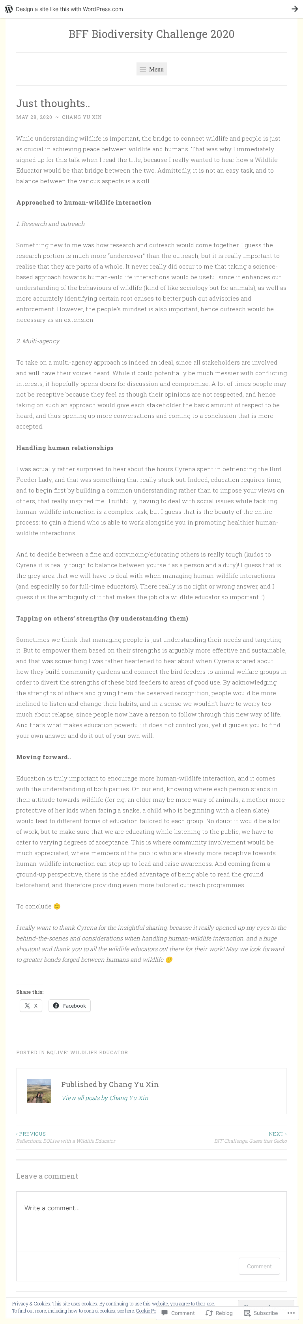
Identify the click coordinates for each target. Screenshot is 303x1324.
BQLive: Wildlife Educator (87, 1052)
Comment (259, 1266)
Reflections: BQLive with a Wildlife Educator (65, 1137)
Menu (156, 69)
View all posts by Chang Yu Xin (104, 1098)
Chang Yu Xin (82, 117)
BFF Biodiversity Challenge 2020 (152, 34)
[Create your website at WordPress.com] (151, 9)
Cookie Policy (150, 1310)
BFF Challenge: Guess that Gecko (250, 1137)
